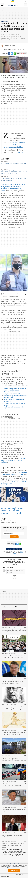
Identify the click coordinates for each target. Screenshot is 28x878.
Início (2, 9)
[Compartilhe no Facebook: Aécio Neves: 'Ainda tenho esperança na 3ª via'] (24, 807)
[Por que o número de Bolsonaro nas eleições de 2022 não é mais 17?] (14, 669)
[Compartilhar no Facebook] (9, 53)
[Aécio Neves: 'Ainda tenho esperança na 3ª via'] (14, 797)
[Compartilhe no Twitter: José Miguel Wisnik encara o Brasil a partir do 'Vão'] (25, 832)
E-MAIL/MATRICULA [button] (15, 580)
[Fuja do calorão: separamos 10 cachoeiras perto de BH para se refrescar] (14, 746)
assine (14, 553)
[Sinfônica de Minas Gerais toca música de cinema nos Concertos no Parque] (14, 643)
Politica (6, 9)
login (22, 552)
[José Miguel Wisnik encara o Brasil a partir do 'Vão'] (14, 823)
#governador (15, 519)
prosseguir (14, 870)
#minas (3, 522)
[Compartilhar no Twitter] (12, 53)
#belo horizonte (5, 521)
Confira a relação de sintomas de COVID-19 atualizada (13, 460)
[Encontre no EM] (25, 4)
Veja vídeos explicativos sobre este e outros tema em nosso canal (12, 510)
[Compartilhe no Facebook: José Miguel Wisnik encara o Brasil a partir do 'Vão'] (24, 832)
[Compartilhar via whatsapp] (14, 53)
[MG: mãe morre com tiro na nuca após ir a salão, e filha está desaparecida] (14, 772)
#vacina (12, 521)
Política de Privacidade (11, 867)
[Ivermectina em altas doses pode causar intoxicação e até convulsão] (14, 618)
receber (14, 537)
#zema (8, 522)
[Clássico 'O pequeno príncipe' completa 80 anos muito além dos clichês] (14, 720)
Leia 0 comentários (14, 549)
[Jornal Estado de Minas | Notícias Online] (14, 5)
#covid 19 (13, 522)
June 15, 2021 (19, 152)
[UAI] (13, 1)
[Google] (14, 577)
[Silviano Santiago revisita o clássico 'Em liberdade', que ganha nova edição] (14, 695)
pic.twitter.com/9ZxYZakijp (14, 147)
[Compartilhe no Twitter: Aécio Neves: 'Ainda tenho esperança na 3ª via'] (25, 807)
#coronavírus (19, 521)
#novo (9, 519)
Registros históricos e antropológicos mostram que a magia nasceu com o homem (13, 845)
